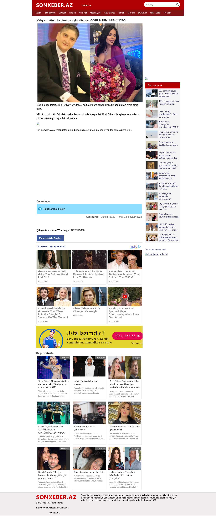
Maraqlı (131, 12)
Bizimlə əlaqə (43, 507)
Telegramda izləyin (54, 209)
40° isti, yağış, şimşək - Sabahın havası (169, 102)
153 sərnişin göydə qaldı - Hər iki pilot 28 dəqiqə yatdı (168, 93)
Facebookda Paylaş (50, 238)
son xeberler (96, 500)
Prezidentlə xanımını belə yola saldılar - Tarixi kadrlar (168, 134)
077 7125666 (77, 230)
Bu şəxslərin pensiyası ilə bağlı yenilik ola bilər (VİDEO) (167, 176)
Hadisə (72, 12)
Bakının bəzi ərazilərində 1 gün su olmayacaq (168, 114)
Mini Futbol (155, 12)
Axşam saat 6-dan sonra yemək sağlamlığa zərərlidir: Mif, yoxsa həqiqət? (168, 155)
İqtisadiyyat (50, 12)
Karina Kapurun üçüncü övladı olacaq (168, 215)
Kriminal (83, 12)
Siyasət (62, 12)
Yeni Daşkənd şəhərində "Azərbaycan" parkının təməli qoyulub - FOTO (159, 196)
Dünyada (142, 12)
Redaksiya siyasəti (59, 507)
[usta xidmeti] (91, 336)
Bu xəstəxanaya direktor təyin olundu (168, 143)
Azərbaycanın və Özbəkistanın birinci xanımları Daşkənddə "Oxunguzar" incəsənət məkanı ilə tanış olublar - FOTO (162, 237)
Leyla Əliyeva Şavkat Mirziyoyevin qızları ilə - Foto (168, 206)
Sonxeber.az (43, 201)
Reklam (167, 12)
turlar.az (163, 254)
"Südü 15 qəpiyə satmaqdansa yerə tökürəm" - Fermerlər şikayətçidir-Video (168, 227)
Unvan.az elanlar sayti (155, 249)
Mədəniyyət (95, 12)
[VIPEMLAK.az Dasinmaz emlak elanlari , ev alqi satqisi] (152, 254)
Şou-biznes (109, 12)
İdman (121, 12)
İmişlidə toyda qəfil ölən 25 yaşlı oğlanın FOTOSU (168, 186)
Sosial (38, 12)
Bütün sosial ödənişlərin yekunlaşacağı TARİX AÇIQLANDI (169, 124)
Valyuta (86, 5)
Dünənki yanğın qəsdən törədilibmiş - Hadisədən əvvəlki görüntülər (168, 165)
